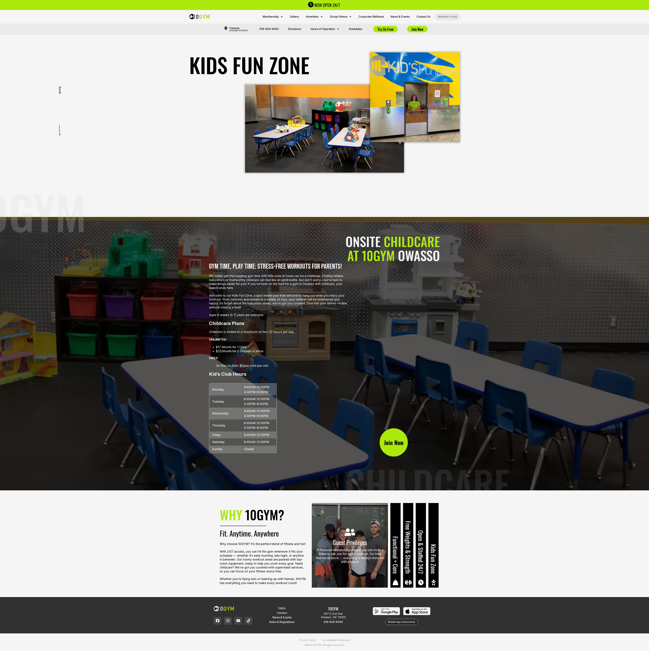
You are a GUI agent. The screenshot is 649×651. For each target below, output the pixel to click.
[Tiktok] (248, 621)
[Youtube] (238, 621)
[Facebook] (217, 621)
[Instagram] (228, 621)
